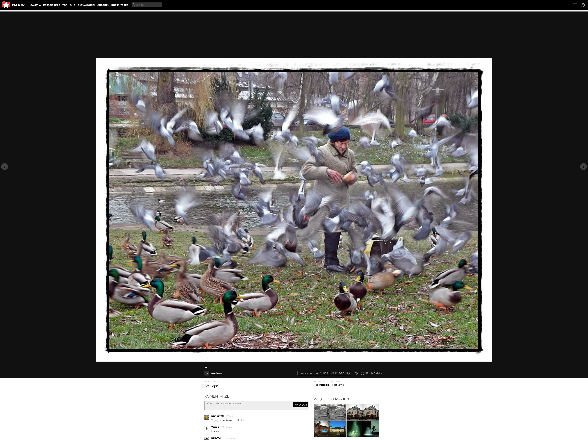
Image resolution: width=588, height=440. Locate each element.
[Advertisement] (294, 32)
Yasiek (215, 426)
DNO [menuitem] (72, 5)
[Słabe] (348, 373)
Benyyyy (216, 437)
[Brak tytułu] (338, 412)
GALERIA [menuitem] (35, 5)
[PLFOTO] (13, 5)
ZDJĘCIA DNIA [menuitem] (51, 5)
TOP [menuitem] (65, 5)
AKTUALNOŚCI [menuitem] (86, 5)
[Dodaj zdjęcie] (575, 5)
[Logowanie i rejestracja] (583, 5)
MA (207, 373)
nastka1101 (217, 415)
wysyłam (300, 404)
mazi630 (216, 373)
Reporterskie (321, 384)
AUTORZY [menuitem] (103, 5)
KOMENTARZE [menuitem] (119, 5)
